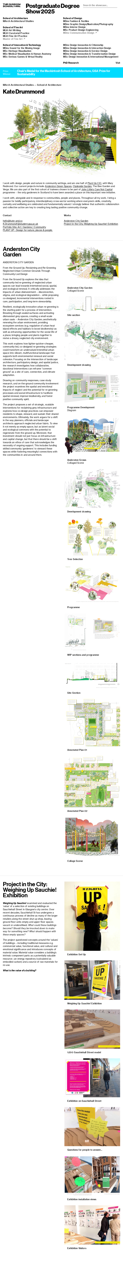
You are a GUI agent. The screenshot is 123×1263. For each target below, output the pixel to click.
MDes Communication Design (80, 32)
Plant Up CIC (95, 183)
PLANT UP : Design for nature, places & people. (28, 230)
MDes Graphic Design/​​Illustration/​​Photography (88, 24)
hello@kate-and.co (12, 220)
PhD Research (71, 62)
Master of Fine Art (14, 39)
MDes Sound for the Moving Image (21, 48)
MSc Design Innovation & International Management (90, 56)
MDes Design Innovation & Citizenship (83, 45)
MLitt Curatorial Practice (16, 33)
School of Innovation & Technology (22, 45)
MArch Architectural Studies (18, 21)
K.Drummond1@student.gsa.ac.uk (20, 223)
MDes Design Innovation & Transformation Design (89, 53)
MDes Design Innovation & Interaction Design (87, 48)
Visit (118, 62)
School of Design (72, 18)
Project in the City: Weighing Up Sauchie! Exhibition (91, 223)
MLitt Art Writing (12, 30)
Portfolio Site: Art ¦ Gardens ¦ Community (24, 227)
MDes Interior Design (74, 27)
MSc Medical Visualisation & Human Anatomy (27, 53)
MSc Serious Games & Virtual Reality (23, 56)
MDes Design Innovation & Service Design (85, 51)
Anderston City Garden (76, 220)
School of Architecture (15, 18)
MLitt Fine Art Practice (15, 36)
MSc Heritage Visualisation (17, 51)
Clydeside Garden (82, 186)
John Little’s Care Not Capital (96, 189)
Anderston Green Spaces (58, 186)
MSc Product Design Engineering (80, 30)
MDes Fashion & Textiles (76, 21)
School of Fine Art (13, 27)
